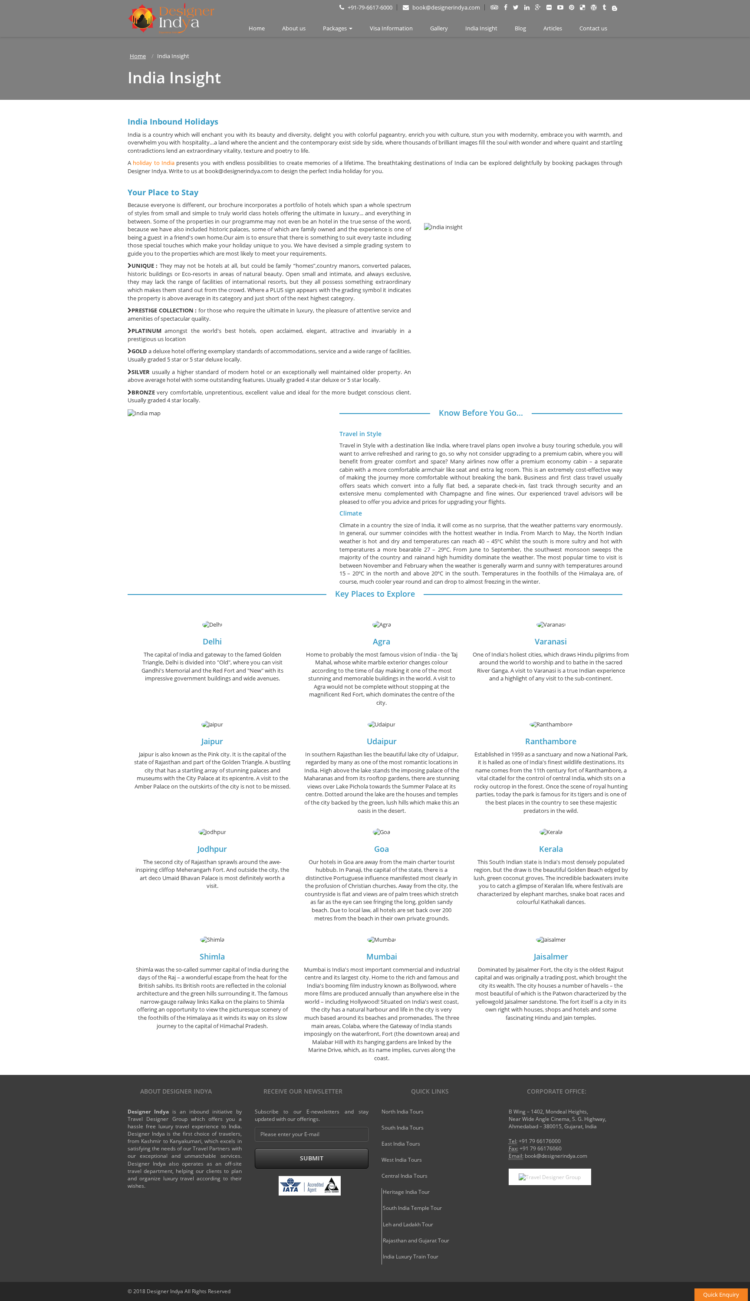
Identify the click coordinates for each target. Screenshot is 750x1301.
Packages (335, 28)
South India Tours (403, 1127)
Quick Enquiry (721, 1294)
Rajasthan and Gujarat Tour (416, 1240)
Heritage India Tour (406, 1192)
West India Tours (402, 1159)
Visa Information (391, 28)
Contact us (593, 28)
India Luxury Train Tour (410, 1256)
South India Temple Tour (412, 1208)
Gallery (439, 28)
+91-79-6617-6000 (369, 7)
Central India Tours (405, 1175)
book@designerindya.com (445, 7)
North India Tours (403, 1111)
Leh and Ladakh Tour (408, 1224)
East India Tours (401, 1143)
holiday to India (153, 163)
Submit (311, 1158)
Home (257, 28)
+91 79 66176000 (540, 1141)
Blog (520, 28)
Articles (552, 28)
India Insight (481, 28)
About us (294, 28)
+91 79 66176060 (541, 1148)
